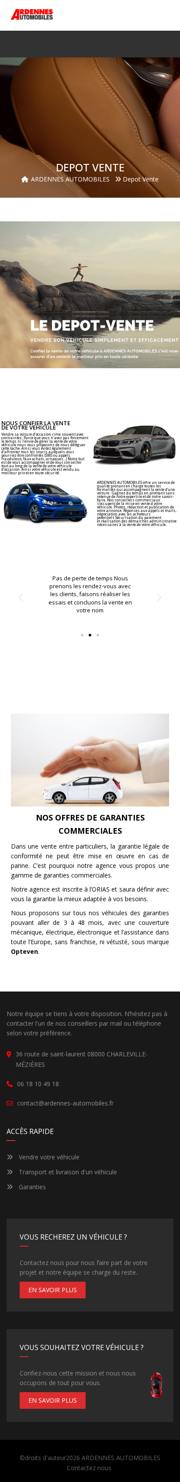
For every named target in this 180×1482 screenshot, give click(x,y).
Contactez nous (89, 1468)
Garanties (31, 1187)
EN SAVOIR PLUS (52, 1290)
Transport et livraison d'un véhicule (67, 1172)
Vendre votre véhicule (48, 1157)
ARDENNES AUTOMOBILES (121, 1458)
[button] (161, 15)
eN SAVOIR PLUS (52, 1400)
